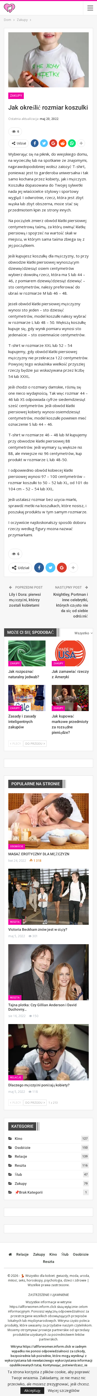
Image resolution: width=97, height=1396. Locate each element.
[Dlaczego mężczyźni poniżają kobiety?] (48, 1052)
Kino (18, 1138)
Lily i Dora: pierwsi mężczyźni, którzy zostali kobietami (25, 600)
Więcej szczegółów (63, 1390)
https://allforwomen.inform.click (33, 1307)
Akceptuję (32, 1390)
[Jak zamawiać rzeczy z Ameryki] (70, 653)
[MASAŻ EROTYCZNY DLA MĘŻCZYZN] (48, 821)
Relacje (15, 1077)
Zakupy (16, 95)
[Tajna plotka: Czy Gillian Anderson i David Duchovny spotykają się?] (48, 972)
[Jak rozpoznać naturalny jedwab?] (27, 653)
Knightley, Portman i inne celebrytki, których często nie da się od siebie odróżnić (70, 605)
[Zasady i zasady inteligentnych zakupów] (27, 698)
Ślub (18, 1174)
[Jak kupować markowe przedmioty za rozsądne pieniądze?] (70, 698)
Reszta (15, 921)
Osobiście (16, 846)
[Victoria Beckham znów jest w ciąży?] (48, 897)
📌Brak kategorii (29, 1192)
